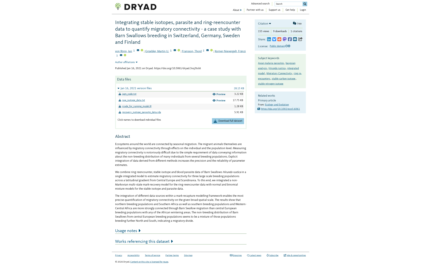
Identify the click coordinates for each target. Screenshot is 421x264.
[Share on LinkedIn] (269, 39)
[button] (181, 88)
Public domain (277, 46)
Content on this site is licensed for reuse (149, 262)
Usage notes (126, 231)
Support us (274, 10)
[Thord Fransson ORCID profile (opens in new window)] (211, 51)
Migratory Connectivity (279, 73)
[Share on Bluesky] (274, 39)
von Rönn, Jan (123, 51)
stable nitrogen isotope (270, 84)
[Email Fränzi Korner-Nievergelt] (121, 55)
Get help (290, 10)
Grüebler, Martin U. (157, 51)
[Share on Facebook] (290, 39)
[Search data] (305, 4)
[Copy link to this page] (300, 39)
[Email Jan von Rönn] (138, 51)
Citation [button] (263, 23)
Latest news (255, 255)
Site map (188, 255)
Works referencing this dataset (142, 241)
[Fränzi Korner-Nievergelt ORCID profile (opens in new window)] (125, 55)
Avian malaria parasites (271, 63)
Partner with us (255, 10)
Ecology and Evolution (277, 105)
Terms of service (152, 255)
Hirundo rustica (277, 68)
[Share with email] (295, 39)
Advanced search (260, 3)
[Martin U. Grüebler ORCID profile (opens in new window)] (179, 51)
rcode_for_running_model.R (136, 106)
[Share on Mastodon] (284, 39)
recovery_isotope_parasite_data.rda (141, 112)
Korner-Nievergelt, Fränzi (230, 51)
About (236, 10)
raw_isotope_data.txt (133, 100)
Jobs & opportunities (296, 255)
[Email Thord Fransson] (208, 51)
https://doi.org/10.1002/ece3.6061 (280, 109)
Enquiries (237, 255)
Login (303, 10)
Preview (220, 94)
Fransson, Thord (192, 51)
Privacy (118, 255)
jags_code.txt (129, 94)
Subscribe (273, 255)
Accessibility (133, 255)
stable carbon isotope (283, 79)
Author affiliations (125, 62)
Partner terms (172, 255)
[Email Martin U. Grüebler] (175, 51)
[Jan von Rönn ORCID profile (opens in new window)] (142, 51)
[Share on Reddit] (279, 39)
